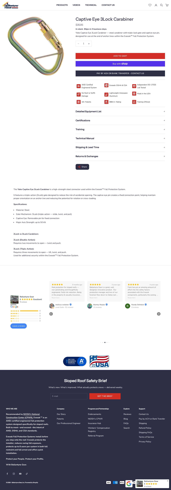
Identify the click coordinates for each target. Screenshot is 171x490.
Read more (55, 298)
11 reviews (97, 307)
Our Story (61, 414)
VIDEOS (76, 5)
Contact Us (144, 414)
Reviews (127, 414)
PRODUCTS (62, 5)
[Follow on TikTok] (27, 473)
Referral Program (96, 435)
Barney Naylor (99, 304)
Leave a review (18, 326)
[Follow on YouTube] (20, 473)
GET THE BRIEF (105, 396)
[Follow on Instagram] (14, 473)
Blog (126, 418)
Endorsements (94, 414)
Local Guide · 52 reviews (64, 307)
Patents (60, 418)
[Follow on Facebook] (7, 473)
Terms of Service (146, 437)
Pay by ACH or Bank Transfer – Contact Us (120, 73)
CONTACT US (108, 5)
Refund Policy (145, 428)
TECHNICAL (91, 5)
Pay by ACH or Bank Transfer (152, 418)
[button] (51, 314)
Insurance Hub (94, 423)
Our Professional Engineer (68, 423)
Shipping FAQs (145, 432)
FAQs (126, 423)
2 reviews (135, 307)
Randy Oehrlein (137, 304)
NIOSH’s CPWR (95, 418)
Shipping (143, 423)
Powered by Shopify (31, 482)
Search (127, 428)
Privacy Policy (145, 441)
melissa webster (62, 304)
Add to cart (120, 56)
